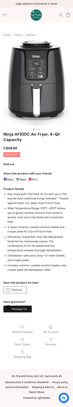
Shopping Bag (22, 357)
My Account (50, 332)
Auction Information (17, 387)
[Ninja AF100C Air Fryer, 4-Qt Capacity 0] (36, 83)
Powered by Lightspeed (36, 397)
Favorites (50, 344)
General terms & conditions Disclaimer (27, 382)
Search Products (22, 332)
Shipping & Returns (43, 387)
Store (18, 35)
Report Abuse (36, 392)
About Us (62, 387)
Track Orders (22, 344)
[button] (36, 15)
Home (7, 35)
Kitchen (30, 35)
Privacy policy (60, 382)
